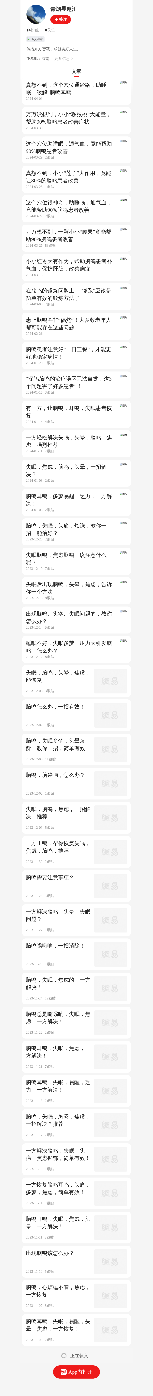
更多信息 (62, 59)
